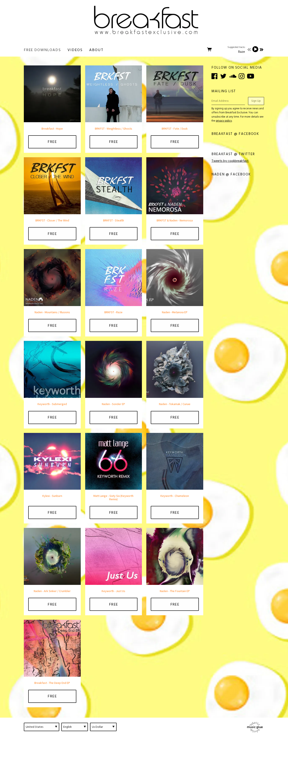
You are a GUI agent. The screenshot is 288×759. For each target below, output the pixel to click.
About (96, 50)
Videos (74, 50)
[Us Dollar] (103, 727)
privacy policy (224, 121)
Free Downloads (42, 50)
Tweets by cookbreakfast (230, 161)
